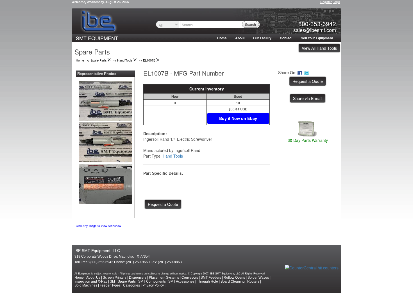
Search (250, 24)
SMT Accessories (181, 281)
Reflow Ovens (234, 278)
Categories (131, 285)
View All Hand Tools (319, 48)
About (240, 37)
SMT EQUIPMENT (97, 38)
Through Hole (207, 281)
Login (336, 2)
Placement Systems (164, 278)
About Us (93, 278)
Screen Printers (114, 278)
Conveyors (189, 278)
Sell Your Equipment (317, 37)
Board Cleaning (233, 281)
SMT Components (152, 281)
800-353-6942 (317, 24)
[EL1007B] (105, 100)
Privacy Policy (153, 285)
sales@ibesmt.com (314, 30)
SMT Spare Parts (123, 281)
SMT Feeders (211, 278)
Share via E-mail (307, 98)
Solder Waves (258, 278)
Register (326, 2)
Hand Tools (173, 156)
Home (222, 37)
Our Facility (262, 37)
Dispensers (137, 278)
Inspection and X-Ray (90, 281)
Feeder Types (110, 285)
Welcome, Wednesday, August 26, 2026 (100, 2)
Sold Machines (85, 285)
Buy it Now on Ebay (238, 118)
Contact (286, 37)
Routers (253, 281)
